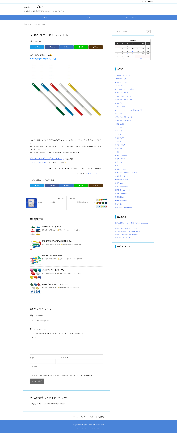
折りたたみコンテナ (121, 179)
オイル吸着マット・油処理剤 (124, 89)
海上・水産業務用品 (121, 186)
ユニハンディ (119, 131)
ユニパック (118, 134)
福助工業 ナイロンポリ (122, 190)
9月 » (141, 59)
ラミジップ (118, 141)
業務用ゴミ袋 (119, 183)
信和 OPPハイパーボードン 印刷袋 (126, 234)
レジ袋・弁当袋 (120, 145)
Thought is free (100, 428)
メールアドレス (62, 358)
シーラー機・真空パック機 (123, 99)
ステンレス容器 (120, 106)
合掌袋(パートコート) (122, 169)
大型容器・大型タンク (122, 176)
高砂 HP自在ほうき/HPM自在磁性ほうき (57, 241)
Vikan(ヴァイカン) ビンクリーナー (55, 284)
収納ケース (118, 162)
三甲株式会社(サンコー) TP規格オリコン (128, 231)
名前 (32, 358)
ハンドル (81, 168)
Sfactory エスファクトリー (124, 75)
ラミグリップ (119, 138)
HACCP (69, 168)
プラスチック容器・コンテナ (124, 117)
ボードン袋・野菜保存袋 (123, 120)
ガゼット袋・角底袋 (121, 92)
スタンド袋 (118, 103)
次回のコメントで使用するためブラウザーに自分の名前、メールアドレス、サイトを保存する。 (63, 375)
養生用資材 (118, 204)
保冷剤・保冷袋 (120, 159)
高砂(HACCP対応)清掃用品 (124, 207)
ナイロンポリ (119, 113)
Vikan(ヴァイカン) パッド (51, 227)
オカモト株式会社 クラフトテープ (126, 229)
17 (132, 51)
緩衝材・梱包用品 (121, 193)
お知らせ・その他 (121, 82)
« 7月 (124, 59)
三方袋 (117, 152)
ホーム (27, 24)
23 (128, 54)
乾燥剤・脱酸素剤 (121, 155)
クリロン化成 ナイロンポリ (124, 96)
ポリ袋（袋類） (120, 124)
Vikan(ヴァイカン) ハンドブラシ (54, 270)
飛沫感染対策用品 (121, 200)
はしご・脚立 (119, 86)
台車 (116, 166)
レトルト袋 (118, 148)
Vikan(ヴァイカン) (39, 24)
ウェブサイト (34, 366)
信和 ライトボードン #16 (123, 237)
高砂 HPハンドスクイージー (52, 255)
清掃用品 (98, 168)
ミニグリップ (119, 127)
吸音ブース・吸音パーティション (126, 172)
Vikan (75, 168)
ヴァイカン (89, 168)
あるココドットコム (39, 162)
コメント (33, 337)
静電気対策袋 (119, 197)
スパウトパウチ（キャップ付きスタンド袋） (129, 110)
